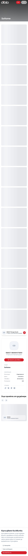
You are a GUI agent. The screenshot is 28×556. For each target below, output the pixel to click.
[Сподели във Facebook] (11, 388)
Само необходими (7, 549)
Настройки (7, 545)
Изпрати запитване (15, 359)
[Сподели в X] (8, 388)
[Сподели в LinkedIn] (14, 388)
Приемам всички (7, 552)
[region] (14, 412)
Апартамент (20, 374)
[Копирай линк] (5, 388)
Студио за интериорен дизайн (14, 354)
